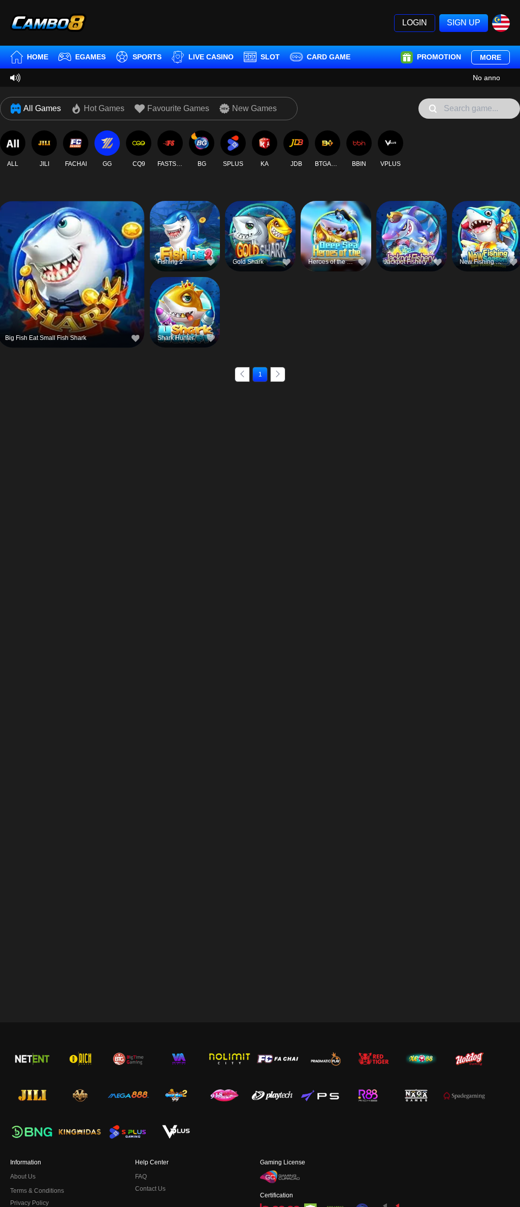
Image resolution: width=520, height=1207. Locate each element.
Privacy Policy (29, 1202)
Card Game (328, 57)
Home (37, 57)
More (490, 57)
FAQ (141, 1176)
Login (414, 22)
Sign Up (463, 22)
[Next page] (277, 374)
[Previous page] (242, 374)
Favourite (71, 255)
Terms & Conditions (37, 1190)
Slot (270, 57)
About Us (23, 1176)
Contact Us (150, 1188)
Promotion (439, 57)
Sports (147, 57)
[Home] (48, 23)
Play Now (70, 278)
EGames (90, 57)
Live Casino (211, 57)
